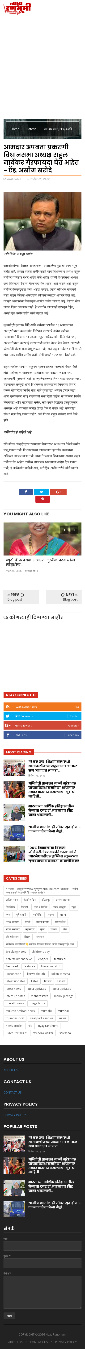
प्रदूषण (50, 915)
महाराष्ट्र (30, 929)
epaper (43, 959)
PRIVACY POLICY (15, 1115)
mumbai (63, 1011)
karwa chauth (36, 974)
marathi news (15, 1003)
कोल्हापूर (46, 900)
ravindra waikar (43, 1033)
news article (14, 1026)
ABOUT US (11, 1070)
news (62, 1018)
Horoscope (13, 974)
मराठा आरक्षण (12, 922)
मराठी (27, 922)
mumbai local (15, 1018)
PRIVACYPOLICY (16, 1033)
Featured (12, 966)
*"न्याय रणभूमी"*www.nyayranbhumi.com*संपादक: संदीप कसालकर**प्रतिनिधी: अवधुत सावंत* (42, 890)
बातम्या (63, 915)
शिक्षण (27, 937)
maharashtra (39, 996)
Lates (34, 981)
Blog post (14, 599)
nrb (30, 1026)
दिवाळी (24, 907)
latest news (13, 989)
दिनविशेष (10, 907)
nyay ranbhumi (48, 1026)
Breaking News (16, 952)
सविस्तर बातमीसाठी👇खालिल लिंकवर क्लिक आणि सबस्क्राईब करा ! (40, 944)
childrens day (41, 952)
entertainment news (19, 959)
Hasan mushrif (50, 966)
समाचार (40, 937)
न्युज (74, 907)
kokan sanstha (60, 974)
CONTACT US (13, 1092)
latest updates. (62, 989)
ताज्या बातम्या (63, 900)
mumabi (46, 1011)
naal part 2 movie (41, 1018)
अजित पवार (12, 900)
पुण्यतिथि (36, 915)
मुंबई (42, 929)
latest (32, 129)
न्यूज (8, 915)
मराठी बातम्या (42, 922)
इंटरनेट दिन (30, 900)
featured (60, 959)
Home (15, 129)
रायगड (54, 929)
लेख (65, 929)
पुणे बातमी (21, 915)
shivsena (65, 1033)
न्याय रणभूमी (59, 907)
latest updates (36, 989)
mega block (37, 1003)
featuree (29, 966)
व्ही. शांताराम (12, 937)
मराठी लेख (60, 922)
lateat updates (15, 981)
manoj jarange (63, 996)
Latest (61, 981)
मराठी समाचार (13, 929)
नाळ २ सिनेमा (40, 907)
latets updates (15, 996)
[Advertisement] (42, 66)
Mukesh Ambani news (20, 1011)
